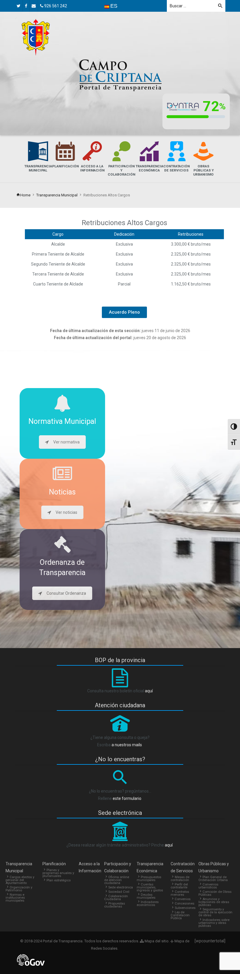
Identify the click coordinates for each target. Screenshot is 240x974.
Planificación (54, 863)
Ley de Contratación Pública (180, 915)
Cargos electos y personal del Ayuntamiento (20, 880)
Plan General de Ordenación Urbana (213, 878)
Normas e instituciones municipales (15, 897)
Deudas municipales (146, 896)
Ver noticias (66, 512)
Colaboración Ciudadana (116, 897)
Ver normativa (66, 442)
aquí (149, 691)
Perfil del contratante (179, 886)
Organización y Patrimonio (19, 888)
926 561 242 (55, 6)
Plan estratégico (59, 880)
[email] (33, 6)
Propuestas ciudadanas (114, 905)
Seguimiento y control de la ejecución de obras (215, 912)
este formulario (127, 798)
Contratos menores (180, 893)
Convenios (183, 899)
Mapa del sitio (156, 941)
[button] (124, 312)
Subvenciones (185, 908)
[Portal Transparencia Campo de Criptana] (36, 37)
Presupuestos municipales (149, 878)
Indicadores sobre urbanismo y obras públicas (213, 923)
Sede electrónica (120, 887)
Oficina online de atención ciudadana (116, 880)
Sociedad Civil (118, 892)
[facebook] (26, 6)
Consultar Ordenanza (66, 593)
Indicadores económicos (148, 903)
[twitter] (18, 6)
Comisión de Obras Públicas (215, 893)
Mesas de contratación (180, 878)
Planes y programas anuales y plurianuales (58, 873)
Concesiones (184, 903)
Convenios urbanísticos (208, 886)
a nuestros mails (127, 744)
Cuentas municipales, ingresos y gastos (150, 887)
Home (25, 195)
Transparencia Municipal (57, 195)
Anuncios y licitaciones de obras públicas (213, 902)
